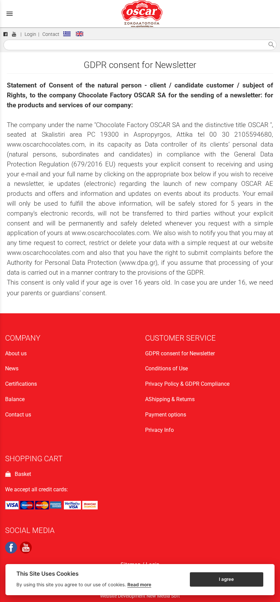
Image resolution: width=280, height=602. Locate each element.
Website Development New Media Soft (140, 596)
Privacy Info (159, 430)
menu (9, 14)
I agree (226, 579)
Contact (50, 34)
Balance (15, 399)
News (11, 368)
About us (16, 353)
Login (30, 34)
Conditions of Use (166, 368)
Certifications (21, 384)
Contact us (18, 414)
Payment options (165, 414)
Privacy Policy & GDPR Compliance (187, 384)
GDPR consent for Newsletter (180, 353)
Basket (21, 474)
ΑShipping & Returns (170, 399)
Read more (139, 584)
